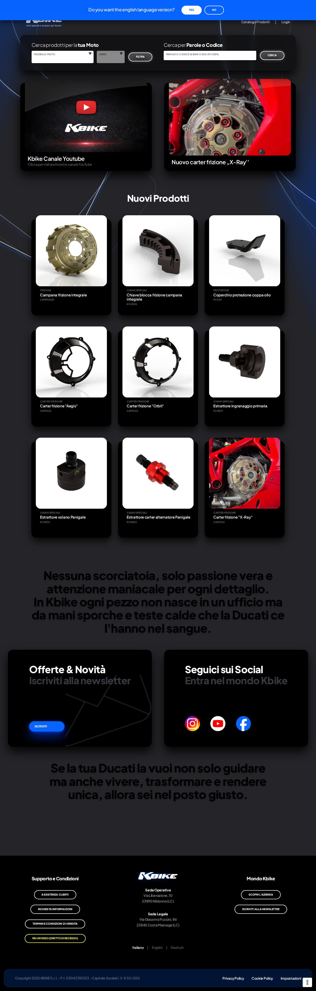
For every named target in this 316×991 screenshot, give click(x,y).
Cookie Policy (262, 978)
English (157, 947)
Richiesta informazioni (55, 909)
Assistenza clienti (55, 894)
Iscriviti (41, 726)
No (214, 9)
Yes (191, 9)
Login (285, 22)
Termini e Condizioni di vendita (55, 923)
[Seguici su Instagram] (192, 723)
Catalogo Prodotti (255, 22)
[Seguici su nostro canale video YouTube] (217, 723)
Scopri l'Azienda (261, 894)
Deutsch (177, 947)
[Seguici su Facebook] (243, 723)
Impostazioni (291, 978)
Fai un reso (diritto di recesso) (55, 938)
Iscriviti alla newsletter (261, 909)
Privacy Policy (233, 978)
